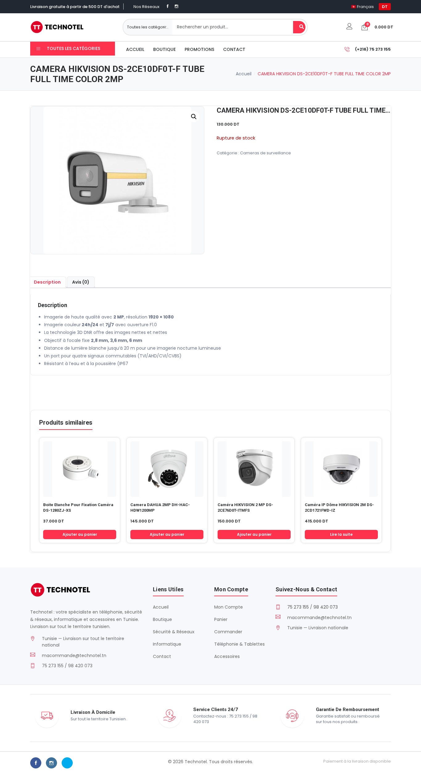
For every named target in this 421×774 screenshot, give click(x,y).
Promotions (199, 49)
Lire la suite (341, 534)
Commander (228, 632)
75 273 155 (298, 607)
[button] (193, 116)
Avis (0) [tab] (80, 282)
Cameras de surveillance (265, 153)
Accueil (135, 49)
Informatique (167, 644)
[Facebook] (168, 6)
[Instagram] (176, 6)
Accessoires (227, 656)
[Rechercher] (299, 27)
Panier (220, 619)
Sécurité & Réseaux (173, 632)
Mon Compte (228, 607)
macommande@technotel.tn (74, 655)
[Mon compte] (349, 27)
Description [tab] (47, 282)
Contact (234, 49)
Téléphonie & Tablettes (239, 644)
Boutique (164, 49)
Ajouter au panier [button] (80, 534)
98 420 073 (325, 607)
